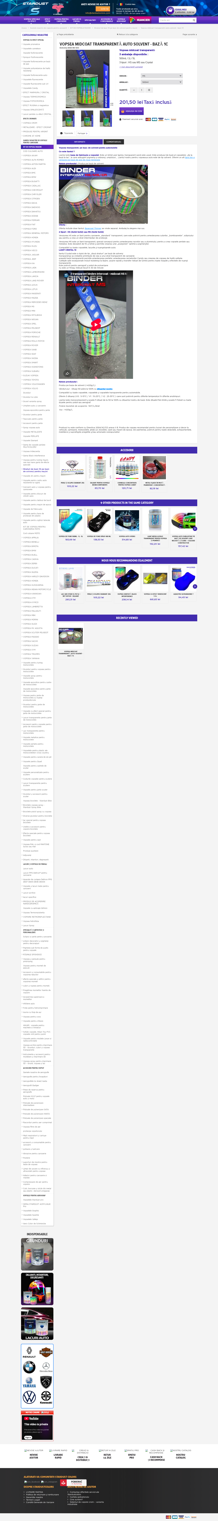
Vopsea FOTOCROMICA (33, 101)
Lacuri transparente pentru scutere (35, 784)
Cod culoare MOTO (31, 533)
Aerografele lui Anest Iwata (35, 1081)
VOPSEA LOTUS (30, 289)
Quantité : (123, 90)
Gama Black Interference (34, 456)
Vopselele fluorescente (33, 79)
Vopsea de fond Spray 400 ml (99, 536)
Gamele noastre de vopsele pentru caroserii (35, 141)
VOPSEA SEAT (29, 354)
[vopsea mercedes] (45, 1367)
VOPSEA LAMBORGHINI (33, 272)
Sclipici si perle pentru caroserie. (37, 937)
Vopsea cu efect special (33, 40)
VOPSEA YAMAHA (31, 658)
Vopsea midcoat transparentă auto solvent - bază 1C (71, 653)
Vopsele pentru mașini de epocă (37, 504)
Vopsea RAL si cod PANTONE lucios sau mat (36, 845)
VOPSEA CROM (30, 123)
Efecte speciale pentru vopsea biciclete (36, 834)
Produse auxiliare (30, 851)
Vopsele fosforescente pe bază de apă (36, 62)
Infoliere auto (29, 1003)
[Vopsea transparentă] (88, 79)
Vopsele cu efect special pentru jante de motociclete (37, 712)
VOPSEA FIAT (29, 224)
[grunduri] (37, 1254)
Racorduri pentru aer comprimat (37, 1122)
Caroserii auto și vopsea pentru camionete (37, 488)
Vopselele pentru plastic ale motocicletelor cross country (36, 751)
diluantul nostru (104, 389)
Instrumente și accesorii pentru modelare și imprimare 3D (36, 1055)
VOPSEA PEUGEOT (31, 328)
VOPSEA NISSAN (30, 319)
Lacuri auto (28, 868)
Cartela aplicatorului (79, 1497)
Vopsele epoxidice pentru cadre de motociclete (37, 683)
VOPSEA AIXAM (30, 155)
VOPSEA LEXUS (30, 285)
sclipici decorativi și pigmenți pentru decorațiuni (35, 942)
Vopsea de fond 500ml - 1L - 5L (71, 536)
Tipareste (68, 133)
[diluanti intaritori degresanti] (37, 1289)
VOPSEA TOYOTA (31, 380)
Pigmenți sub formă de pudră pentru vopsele (35, 949)
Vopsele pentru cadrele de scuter (34, 767)
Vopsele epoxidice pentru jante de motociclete (37, 690)
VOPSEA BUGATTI (31, 181)
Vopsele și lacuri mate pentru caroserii (36, 887)
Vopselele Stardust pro (33, 1200)
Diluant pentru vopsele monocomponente (100, 484)
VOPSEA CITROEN (31, 199)
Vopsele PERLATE (31, 436)
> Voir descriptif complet (131, 67)
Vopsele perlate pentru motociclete (33, 745)
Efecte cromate (29, 119)
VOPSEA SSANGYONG (33, 367)
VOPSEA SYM (29, 650)
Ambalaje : (124, 82)
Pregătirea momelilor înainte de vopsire (37, 991)
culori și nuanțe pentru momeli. (36, 986)
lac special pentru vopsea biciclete (34, 821)
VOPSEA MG (28, 306)
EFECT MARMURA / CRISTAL (36, 92)
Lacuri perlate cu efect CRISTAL (37, 114)
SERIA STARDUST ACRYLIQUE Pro (37, 1205)
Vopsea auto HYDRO (127, 536)
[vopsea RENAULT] (29, 1352)
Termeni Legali (33, 1500)
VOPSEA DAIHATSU (32, 211)
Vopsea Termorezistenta (33, 912)
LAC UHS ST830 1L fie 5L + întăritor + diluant (70, 595)
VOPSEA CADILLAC (32, 186)
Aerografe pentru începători (35, 1077)
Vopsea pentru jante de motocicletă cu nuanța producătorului (33, 697)
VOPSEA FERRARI (31, 220)
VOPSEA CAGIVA (30, 559)
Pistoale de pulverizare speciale (37, 1118)
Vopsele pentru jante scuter (35, 790)
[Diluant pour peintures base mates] (99, 467)
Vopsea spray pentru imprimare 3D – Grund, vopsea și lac (37, 1062)
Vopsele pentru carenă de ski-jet (37, 757)
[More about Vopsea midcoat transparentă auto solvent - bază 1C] (71, 636)
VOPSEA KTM (29, 598)
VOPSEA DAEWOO (31, 207)
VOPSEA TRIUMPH (31, 654)
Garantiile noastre (34, 1497)
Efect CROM (47, 20)
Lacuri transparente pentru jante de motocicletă (37, 718)
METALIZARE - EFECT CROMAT (37, 127)
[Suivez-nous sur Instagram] (49, 1482)
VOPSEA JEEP (29, 259)
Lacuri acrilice (29, 893)
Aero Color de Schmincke (34, 1223)
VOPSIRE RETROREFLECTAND (37, 917)
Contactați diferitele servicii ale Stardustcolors (83, 1493)
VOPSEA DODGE (30, 216)
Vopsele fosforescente (33, 53)
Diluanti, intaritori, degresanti (36, 860)
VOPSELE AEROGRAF (121, 20)
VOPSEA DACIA (30, 203)
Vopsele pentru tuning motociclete (33, 664)
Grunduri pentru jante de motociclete (34, 705)
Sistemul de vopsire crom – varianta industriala (85, 1503)
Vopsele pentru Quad (32, 761)
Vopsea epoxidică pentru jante (36, 410)
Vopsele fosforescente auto (35, 75)
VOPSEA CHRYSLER (32, 194)
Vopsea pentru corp (32, 1017)
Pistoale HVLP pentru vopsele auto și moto (36, 1097)
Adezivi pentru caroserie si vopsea (35, 1176)
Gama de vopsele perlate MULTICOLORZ (34, 446)
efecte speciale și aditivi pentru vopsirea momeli (36, 980)
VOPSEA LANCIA (30, 276)
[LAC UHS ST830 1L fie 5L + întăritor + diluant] (71, 578)
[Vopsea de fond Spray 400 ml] (99, 521)
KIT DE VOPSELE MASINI (32, 147)
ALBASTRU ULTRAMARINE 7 (183, 594)
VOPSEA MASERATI (32, 293)
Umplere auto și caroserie (34, 406)
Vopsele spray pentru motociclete (32, 677)
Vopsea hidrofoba (31, 921)
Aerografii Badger (31, 1085)
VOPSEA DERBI (30, 563)
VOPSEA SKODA (30, 358)
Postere (26, 1158)
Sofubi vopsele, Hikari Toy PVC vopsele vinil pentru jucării (36, 1033)
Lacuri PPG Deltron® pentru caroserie (35, 874)
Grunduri (27, 393)
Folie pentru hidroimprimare (35, 1008)
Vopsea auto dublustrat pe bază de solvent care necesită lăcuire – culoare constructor (183, 539)
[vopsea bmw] (29, 1367)
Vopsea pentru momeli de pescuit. (34, 967)
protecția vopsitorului (32, 1131)
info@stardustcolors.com (97, 13)
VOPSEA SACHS (30, 641)
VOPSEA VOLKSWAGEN (34, 384)
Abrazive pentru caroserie (34, 1153)
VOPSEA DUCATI (30, 568)
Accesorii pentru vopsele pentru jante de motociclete (37, 725)
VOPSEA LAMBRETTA (33, 607)
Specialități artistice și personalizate (33, 931)
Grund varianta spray (32, 401)
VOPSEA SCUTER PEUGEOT (35, 632)
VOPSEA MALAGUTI (32, 611)
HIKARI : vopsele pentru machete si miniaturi (33, 1026)
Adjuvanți (27, 855)
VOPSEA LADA (29, 268)
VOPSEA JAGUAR (31, 255)
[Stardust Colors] (43, 8)
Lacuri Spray (28, 925)
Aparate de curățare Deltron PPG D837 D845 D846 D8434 (37, 880)
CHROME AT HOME (31, 136)
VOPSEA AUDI (29, 168)
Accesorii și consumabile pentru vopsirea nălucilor (37, 973)
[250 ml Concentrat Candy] (127, 467)
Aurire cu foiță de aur (32, 1012)
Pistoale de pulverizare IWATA (36, 1114)
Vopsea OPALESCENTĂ (33, 110)
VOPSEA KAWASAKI (32, 594)
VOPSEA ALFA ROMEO (33, 160)
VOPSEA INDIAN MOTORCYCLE (37, 589)
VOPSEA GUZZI (30, 624)
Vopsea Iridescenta (31, 451)
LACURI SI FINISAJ (77, 20)
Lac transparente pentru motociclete (33, 732)
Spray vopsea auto (31, 427)
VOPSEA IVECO (30, 250)
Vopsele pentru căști (32, 840)
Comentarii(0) (113, 142)
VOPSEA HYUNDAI (31, 242)
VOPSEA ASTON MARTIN (34, 164)
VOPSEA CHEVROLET (33, 190)
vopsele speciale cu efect (32, 20)
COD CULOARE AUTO (33, 151)
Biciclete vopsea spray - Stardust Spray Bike (33, 806)
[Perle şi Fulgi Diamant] (72, 467)
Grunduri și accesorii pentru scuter (35, 795)
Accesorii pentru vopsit (33, 1068)
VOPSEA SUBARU (31, 371)
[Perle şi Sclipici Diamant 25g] (99, 578)
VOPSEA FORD (30, 229)
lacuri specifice (29, 897)
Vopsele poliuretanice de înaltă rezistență (36, 69)
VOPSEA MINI (29, 311)
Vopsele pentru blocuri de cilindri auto (34, 495)
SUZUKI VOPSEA (30, 375)
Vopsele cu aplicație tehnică (35, 908)
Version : (123, 76)
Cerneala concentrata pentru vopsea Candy (127, 484)
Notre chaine (33, 1412)
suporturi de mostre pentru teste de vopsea (35, 1163)
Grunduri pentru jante (32, 414)
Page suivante (189, 34)
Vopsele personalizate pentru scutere (36, 773)
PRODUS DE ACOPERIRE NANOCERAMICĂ (34, 902)
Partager (82, 133)
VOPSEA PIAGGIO (31, 637)
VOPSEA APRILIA (31, 537)
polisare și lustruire (31, 1149)
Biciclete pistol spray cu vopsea (37, 811)
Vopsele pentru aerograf (34, 1195)
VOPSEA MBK (29, 615)
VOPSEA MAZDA (30, 298)
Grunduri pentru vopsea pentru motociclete (36, 670)
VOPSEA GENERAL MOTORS (36, 233)
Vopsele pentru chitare (33, 1021)
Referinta (63, 48)
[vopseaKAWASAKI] (45, 1397)
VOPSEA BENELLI (31, 542)
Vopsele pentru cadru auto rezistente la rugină (35, 481)
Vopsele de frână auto (32, 509)
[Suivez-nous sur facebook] (32, 1482)
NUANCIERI (140, 20)
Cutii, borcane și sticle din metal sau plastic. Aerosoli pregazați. (37, 1189)
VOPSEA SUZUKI (30, 645)
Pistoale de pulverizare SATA (36, 1109)
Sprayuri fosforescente (33, 57)
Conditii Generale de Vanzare (40, 1502)
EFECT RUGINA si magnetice (36, 105)
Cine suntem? (76, 1499)
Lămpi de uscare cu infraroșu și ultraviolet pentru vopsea (36, 1170)
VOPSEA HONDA (30, 237)
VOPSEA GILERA (30, 572)
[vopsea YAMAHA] (29, 1382)
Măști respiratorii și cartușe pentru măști (34, 1136)
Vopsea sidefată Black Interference (127, 595)
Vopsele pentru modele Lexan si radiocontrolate (37, 1039)
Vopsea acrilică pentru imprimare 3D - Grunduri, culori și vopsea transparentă (37, 1047)
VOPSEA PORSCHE (31, 332)
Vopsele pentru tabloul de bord (37, 500)
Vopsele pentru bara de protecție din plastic (33, 514)
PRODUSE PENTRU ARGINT (35, 131)
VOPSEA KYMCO (30, 602)
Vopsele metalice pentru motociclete (33, 738)
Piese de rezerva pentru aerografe (33, 1091)
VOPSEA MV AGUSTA (32, 628)
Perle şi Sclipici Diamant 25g (72, 483)
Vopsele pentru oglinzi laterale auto (36, 521)
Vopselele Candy (30, 88)
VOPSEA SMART (30, 362)
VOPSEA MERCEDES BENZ (35, 302)
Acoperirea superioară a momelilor (33, 998)
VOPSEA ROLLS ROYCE (33, 341)
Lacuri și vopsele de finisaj (35, 864)
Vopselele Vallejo (30, 1219)
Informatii (79, 142)
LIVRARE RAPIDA (34, 1492)
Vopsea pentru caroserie (61, 20)
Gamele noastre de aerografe (36, 1072)
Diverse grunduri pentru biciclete (37, 816)
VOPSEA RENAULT (31, 337)
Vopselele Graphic (31, 1211)
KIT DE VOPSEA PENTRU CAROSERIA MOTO (34, 528)
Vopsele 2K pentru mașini (34, 476)
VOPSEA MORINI (30, 619)
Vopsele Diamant (30, 440)
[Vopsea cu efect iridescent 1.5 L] (155, 578)
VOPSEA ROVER (30, 345)
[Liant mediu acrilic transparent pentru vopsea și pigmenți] (155, 521)
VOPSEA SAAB (30, 349)
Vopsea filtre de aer (31, 1127)
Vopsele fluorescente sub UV (35, 84)
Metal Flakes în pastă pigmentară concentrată (154, 484)
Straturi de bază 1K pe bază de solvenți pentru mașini (36, 470)
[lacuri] (37, 1323)
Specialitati (90, 20)
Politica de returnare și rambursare (42, 1494)
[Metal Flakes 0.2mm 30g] (154, 467)
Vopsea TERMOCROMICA (34, 97)
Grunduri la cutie (30, 397)
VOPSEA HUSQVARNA (33, 585)
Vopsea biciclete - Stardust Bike (37, 801)
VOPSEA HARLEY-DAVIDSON (36, 576)
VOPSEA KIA (29, 263)
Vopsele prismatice (31, 44)
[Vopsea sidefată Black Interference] (127, 578)
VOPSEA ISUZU (30, 246)
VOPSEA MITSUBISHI (32, 315)
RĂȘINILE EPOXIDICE (32, 954)
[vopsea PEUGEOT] (45, 1382)
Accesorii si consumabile (106, 20)
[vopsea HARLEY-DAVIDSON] (45, 1352)
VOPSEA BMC (29, 173)
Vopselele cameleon (32, 48)
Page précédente (66, 34)
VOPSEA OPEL (29, 324)
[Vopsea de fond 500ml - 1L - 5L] (71, 521)
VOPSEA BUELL (30, 555)
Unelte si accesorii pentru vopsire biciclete (34, 828)
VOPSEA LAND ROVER (33, 280)
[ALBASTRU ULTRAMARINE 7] (183, 578)
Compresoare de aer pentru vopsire (35, 1183)
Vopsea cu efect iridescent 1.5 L (155, 595)
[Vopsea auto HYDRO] (127, 521)
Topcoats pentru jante (33, 419)
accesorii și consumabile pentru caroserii (37, 1143)
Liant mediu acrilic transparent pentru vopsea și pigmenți (155, 538)
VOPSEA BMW (29, 177)
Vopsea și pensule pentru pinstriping (34, 960)
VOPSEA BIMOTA (30, 546)
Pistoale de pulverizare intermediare (33, 1104)
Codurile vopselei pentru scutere (37, 779)
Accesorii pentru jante (33, 423)
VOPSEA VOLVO (30, 388)
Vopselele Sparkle (31, 1215)
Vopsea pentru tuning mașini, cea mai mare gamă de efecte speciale (36, 462)
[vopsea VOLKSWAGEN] (29, 1397)
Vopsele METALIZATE (32, 432)
